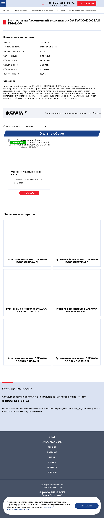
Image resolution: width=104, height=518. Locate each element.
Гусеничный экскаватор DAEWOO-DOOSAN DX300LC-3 (77, 359)
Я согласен (87, 506)
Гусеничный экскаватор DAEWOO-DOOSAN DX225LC (77, 310)
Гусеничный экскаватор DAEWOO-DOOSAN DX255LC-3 (27, 310)
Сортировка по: (11, 126)
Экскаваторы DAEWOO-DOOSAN (43, 10)
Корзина (52, 472)
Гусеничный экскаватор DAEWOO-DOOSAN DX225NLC (77, 261)
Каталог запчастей (20, 10)
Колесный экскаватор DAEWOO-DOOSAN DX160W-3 (27, 359)
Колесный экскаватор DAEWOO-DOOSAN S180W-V (27, 261)
